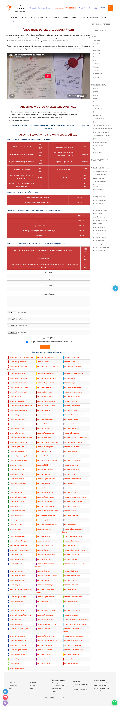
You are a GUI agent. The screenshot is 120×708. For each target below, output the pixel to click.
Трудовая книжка (98, 118)
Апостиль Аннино (70, 524)
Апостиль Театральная (17, 501)
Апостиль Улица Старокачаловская (76, 619)
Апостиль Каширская (17, 479)
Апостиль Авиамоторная (45, 373)
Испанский (96, 53)
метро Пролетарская (99, 230)
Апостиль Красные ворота (19, 387)
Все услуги (76, 681)
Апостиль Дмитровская (72, 447)
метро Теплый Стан (99, 227)
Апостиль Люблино (70, 589)
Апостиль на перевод (80, 689)
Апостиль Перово (43, 362)
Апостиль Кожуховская (72, 575)
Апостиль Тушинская (44, 650)
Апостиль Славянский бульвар (20, 589)
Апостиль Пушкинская (45, 615)
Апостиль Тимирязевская (73, 442)
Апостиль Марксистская (45, 383)
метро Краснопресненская (101, 234)
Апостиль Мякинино (16, 564)
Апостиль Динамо (16, 520)
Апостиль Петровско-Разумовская (76, 437)
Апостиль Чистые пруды (18, 392)
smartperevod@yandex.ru (99, 8)
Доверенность (97, 112)
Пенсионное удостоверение (102, 132)
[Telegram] (5, 691)
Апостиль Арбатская (71, 410)
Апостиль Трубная (70, 545)
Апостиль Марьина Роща (73, 536)
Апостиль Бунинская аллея (73, 640)
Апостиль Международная (73, 392)
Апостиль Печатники (71, 580)
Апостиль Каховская (71, 615)
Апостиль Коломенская (18, 483)
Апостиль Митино (16, 554)
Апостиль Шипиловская (18, 663)
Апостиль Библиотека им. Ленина (21, 406)
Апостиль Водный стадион (19, 541)
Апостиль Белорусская (45, 392)
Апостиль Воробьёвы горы (19, 428)
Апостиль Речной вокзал (18, 545)
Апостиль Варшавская (72, 610)
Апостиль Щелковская (17, 654)
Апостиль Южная (70, 511)
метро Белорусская (99, 217)
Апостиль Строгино (16, 571)
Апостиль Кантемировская (19, 474)
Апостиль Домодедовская (18, 460)
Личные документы (58, 683)
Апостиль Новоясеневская (46, 554)
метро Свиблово (98, 223)
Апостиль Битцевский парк (73, 650)
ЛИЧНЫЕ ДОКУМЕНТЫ (98, 85)
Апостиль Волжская (71, 585)
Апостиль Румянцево (71, 663)
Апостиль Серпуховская (72, 479)
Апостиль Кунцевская (71, 357)
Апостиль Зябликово (17, 668)
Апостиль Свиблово (44, 456)
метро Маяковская (99, 250)
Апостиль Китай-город (45, 492)
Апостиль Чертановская (72, 506)
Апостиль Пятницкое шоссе (19, 550)
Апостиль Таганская (44, 415)
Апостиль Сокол (15, 529)
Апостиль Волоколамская (18, 559)
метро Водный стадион (100, 210)
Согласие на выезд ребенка (101, 135)
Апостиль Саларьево (71, 659)
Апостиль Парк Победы (18, 597)
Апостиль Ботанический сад (47, 460)
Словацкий (96, 67)
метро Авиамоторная (99, 200)
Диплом (95, 92)
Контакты (33, 682)
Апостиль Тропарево (17, 447)
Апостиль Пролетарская (45, 597)
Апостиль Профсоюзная (45, 520)
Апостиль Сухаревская (45, 483)
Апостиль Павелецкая (45, 419)
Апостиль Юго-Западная (18, 442)
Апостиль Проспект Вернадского (21, 437)
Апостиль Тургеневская (45, 488)
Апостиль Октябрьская (45, 428)
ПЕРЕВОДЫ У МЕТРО (98, 197)
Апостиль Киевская (71, 401)
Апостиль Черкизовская (18, 362)
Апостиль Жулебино (44, 559)
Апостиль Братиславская (73, 597)
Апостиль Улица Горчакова (73, 636)
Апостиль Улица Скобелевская (75, 624)
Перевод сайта (97, 152)
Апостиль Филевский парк (73, 366)
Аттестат (96, 95)
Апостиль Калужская (44, 529)
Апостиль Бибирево (71, 424)
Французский (97, 57)
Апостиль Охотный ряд (17, 401)
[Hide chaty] (5, 703)
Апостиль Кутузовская (72, 383)
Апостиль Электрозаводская (19, 629)
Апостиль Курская (43, 410)
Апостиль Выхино (43, 571)
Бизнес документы (58, 685)
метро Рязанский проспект (101, 247)
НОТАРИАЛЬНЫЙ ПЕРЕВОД (100, 24)
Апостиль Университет (17, 433)
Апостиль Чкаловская (71, 554)
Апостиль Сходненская (45, 654)
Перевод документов (60, 680)
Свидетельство (98, 108)
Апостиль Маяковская (17, 511)
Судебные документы (100, 142)
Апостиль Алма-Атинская (18, 451)
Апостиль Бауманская (17, 624)
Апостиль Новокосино (72, 654)
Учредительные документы (101, 149)
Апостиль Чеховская (71, 465)
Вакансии (12, 682)
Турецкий (96, 70)
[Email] (5, 697)
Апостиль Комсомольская (18, 383)
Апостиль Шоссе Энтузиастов (47, 366)
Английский (96, 50)
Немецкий (96, 47)
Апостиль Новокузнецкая (18, 497)
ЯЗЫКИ (93, 37)
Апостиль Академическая (46, 515)
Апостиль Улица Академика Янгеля (76, 520)
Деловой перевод (98, 178)
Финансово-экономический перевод (101, 185)
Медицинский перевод (100, 171)
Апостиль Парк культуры (18, 415)
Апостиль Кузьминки (44, 580)
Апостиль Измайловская (18, 645)
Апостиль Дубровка (71, 571)
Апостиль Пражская (71, 515)
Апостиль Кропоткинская (18, 410)
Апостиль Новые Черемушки (47, 524)
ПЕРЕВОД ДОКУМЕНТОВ (99, 30)
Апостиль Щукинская (44, 645)
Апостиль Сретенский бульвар (74, 550)
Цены (32, 688)
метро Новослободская (100, 207)
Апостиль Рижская (43, 474)
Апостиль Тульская (70, 483)
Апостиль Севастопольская (73, 501)
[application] (25, 17)
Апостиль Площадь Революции (20, 615)
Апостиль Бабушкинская (45, 451)
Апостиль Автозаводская (18, 488)
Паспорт (95, 88)
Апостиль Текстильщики (45, 585)
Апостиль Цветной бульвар (73, 460)
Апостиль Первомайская (18, 650)
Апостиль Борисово (16, 659)
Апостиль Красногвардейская (20, 456)
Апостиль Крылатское (17, 575)
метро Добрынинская (99, 237)
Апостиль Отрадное (71, 428)
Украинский (96, 40)
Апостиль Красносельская (19, 378)
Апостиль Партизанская (18, 640)
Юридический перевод (100, 181)
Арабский (96, 43)
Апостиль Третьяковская (45, 387)
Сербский (96, 63)
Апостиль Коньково (44, 541)
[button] (110, 8)
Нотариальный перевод (80, 684)
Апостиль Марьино (70, 601)
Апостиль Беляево (43, 536)
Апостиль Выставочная (72, 396)
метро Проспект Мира (100, 220)
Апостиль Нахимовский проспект (75, 497)
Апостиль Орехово (16, 465)
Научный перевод (98, 189)
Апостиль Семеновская (18, 636)
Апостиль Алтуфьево (71, 419)
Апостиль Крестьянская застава (75, 564)
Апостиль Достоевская (72, 541)
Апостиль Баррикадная (45, 619)
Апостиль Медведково (45, 447)
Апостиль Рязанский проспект (47, 575)
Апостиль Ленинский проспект (47, 511)
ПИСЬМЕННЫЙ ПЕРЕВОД (99, 168)
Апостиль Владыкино (71, 433)
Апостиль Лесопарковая (72, 645)
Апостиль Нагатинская (72, 488)
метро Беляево (97, 213)
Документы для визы (99, 122)
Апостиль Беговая (43, 629)
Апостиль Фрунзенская (17, 419)
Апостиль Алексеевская (45, 469)
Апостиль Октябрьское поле (47, 640)
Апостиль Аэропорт (16, 524)
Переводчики (13, 685)
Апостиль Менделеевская (73, 456)
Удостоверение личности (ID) (102, 125)
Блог (10, 688)
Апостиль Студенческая (72, 387)
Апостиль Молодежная (17, 580)
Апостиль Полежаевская (45, 636)
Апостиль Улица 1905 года (46, 624)
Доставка (33, 685)
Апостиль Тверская (16, 506)
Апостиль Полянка (70, 474)
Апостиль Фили (69, 378)
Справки (95, 105)
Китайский (96, 77)
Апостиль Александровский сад (75, 415)
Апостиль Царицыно (17, 469)
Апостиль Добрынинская (45, 424)
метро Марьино (98, 203)
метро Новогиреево (99, 244)
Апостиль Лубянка (16, 396)
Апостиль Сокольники (17, 373)
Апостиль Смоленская (72, 406)
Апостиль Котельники (44, 663)
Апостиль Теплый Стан (45, 545)
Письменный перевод (80, 687)
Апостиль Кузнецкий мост (46, 610)
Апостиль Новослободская (46, 396)
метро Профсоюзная (99, 240)
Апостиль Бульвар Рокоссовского (21, 357)
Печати (95, 102)
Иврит (95, 60)
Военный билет (98, 115)
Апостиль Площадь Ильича (46, 378)
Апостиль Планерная (44, 659)
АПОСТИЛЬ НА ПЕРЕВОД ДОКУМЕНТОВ (99, 160)
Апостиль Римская (70, 559)
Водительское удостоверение (102, 128)
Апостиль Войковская (17, 536)
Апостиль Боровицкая (72, 469)
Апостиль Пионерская (72, 362)
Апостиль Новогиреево (45, 357)
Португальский (97, 73)
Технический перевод (99, 174)
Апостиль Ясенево (43, 550)
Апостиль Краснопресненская (47, 442)
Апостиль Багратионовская (73, 373)
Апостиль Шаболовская (45, 506)
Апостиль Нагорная (71, 492)
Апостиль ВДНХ (42, 465)
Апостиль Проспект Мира (46, 401)
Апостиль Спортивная (17, 424)
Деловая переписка (99, 145)
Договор (95, 98)
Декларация (96, 139)
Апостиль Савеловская (72, 451)
